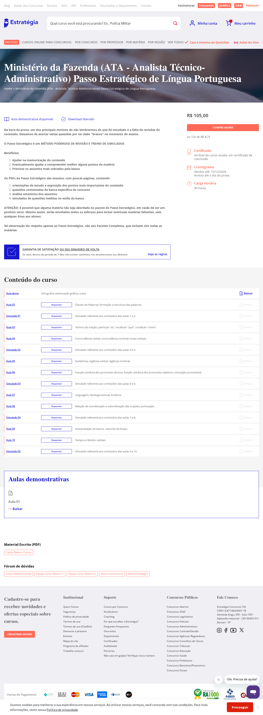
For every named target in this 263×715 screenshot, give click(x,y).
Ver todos (176, 42)
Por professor (111, 42)
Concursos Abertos (178, 607)
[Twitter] (241, 630)
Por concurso (86, 42)
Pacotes (11, 42)
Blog (7, 6)
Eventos (67, 636)
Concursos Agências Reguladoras (186, 636)
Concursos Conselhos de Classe (185, 641)
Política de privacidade (76, 616)
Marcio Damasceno (112, 573)
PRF (73, 6)
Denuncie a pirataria (75, 631)
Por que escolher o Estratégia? (121, 621)
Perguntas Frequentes (116, 626)
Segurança (69, 611)
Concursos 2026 (176, 611)
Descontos (110, 631)
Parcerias (109, 651)
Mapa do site (70, 641)
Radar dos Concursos (28, 6)
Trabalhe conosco (73, 651)
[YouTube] (233, 630)
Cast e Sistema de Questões (209, 42)
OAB (238, 5)
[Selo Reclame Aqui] (206, 695)
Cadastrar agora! (19, 634)
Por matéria (135, 42)
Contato (146, 6)
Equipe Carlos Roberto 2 (82, 573)
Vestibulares (111, 611)
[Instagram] (219, 630)
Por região (156, 42)
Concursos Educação (179, 651)
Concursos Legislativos (180, 616)
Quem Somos (71, 607)
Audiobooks (110, 646)
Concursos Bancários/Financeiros (186, 665)
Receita (52, 6)
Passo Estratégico (138, 573)
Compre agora (223, 127)
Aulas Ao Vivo (249, 42)
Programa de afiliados (76, 646)
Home (8, 88)
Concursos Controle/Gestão (182, 631)
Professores (88, 6)
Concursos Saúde (177, 655)
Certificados (111, 641)
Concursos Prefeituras (179, 660)
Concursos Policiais (178, 621)
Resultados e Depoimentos (118, 6)
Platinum (252, 5)
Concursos (206, 5)
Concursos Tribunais (178, 646)
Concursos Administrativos (182, 626)
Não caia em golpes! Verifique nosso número (129, 655)
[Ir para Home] (21, 23)
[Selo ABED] (230, 695)
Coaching (109, 616)
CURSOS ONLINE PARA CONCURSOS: (47, 42)
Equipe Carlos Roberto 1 (50, 573)
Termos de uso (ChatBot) (77, 626)
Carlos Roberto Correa (18, 552)
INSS (64, 6)
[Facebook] (226, 630)
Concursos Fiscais (177, 670)
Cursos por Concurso (116, 607)
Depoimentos (111, 636)
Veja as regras (157, 254)
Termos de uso (71, 621)
